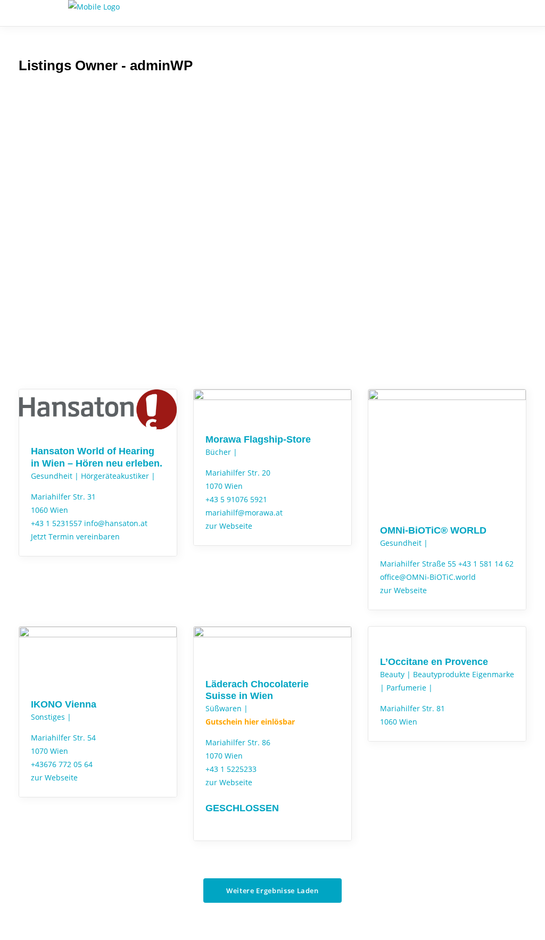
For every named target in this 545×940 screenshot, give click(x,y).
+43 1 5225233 (231, 769)
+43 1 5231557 (56, 523)
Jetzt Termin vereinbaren (75, 536)
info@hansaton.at (115, 523)
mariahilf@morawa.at (244, 513)
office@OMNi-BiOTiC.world (428, 577)
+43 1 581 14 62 (486, 564)
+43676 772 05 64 (62, 764)
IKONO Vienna (63, 704)
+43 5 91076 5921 (236, 499)
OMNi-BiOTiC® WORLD (433, 530)
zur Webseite (228, 526)
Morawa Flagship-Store (258, 439)
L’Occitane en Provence (434, 661)
